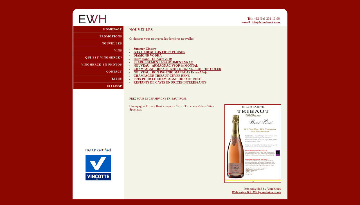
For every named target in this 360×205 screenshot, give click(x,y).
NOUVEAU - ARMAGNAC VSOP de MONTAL (166, 65)
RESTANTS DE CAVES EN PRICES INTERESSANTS (170, 82)
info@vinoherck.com (266, 22)
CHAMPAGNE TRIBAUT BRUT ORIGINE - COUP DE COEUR (177, 69)
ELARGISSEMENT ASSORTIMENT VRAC (163, 62)
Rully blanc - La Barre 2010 (153, 58)
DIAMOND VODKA (148, 55)
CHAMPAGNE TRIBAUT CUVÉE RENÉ (162, 75)
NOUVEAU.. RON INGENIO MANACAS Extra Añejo (171, 72)
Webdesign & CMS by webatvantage (256, 192)
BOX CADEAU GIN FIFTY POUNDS (159, 52)
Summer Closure (145, 48)
